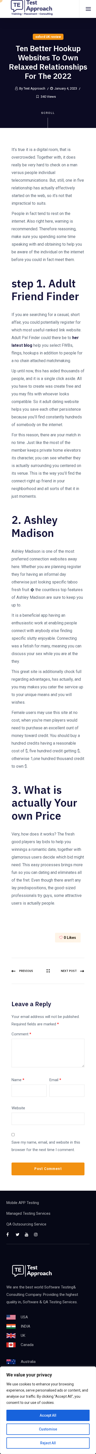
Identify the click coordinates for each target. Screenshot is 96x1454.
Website (18, 1108)
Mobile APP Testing (22, 1202)
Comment (21, 1034)
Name (18, 1080)
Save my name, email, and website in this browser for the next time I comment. (46, 1146)
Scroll (48, 113)
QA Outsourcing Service (26, 1224)
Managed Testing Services (28, 1213)
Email (55, 1080)
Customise (48, 1429)
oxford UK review (48, 37)
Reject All (48, 1443)
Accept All (48, 1415)
